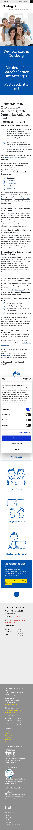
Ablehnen (16, 449)
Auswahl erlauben (16, 443)
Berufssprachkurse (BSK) (22, 199)
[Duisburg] (9, 6)
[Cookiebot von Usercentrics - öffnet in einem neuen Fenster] (23, 379)
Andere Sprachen (10, 742)
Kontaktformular (10, 622)
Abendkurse (10, 186)
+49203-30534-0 (22, 1)
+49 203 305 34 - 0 (16, 617)
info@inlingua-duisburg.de (18, 620)
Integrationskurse (6, 199)
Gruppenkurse (11, 181)
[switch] (28, 414)
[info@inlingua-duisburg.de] (9, 807)
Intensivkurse (11, 189)
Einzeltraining (11, 178)
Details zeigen (23, 432)
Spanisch (7, 738)
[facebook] (6, 807)
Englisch (7, 731)
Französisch (8, 735)
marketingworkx (16, 824)
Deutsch (7, 733)
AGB (7, 815)
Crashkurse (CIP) (12, 183)
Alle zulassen (16, 438)
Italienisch (8, 740)
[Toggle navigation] (31, 1)
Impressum (9, 822)
